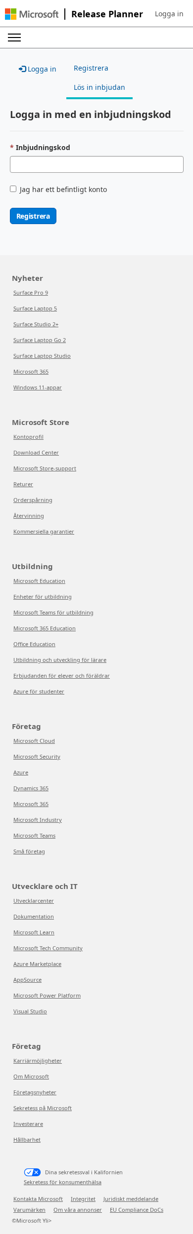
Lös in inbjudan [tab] (99, 87)
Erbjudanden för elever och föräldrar (61, 675)
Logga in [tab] (41, 69)
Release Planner (107, 14)
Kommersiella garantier (43, 531)
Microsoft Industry (37, 819)
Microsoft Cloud (34, 740)
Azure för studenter (38, 691)
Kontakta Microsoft (38, 1198)
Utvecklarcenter (33, 900)
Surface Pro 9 (30, 292)
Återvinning (28, 515)
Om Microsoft (31, 1076)
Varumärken (29, 1209)
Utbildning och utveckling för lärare (59, 659)
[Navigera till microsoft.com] (31, 14)
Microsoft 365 (30, 371)
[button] (169, 14)
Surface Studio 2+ (35, 324)
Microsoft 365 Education (44, 628)
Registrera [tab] (91, 68)
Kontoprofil (28, 436)
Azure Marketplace (37, 963)
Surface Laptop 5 (35, 308)
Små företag (29, 851)
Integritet (83, 1198)
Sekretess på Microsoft (42, 1108)
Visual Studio (30, 1011)
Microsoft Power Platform (47, 995)
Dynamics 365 (30, 788)
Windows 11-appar (37, 387)
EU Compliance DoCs (136, 1209)
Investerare (28, 1123)
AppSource (27, 979)
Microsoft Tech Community (48, 948)
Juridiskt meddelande (130, 1198)
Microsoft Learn (33, 932)
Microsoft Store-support (44, 468)
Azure (20, 772)
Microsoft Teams (34, 835)
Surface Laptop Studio (42, 355)
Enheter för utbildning (42, 596)
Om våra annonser (77, 1209)
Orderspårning (32, 499)
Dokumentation (33, 916)
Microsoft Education (39, 580)
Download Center (36, 452)
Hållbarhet (27, 1139)
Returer (23, 484)
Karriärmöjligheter (37, 1060)
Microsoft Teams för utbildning (53, 612)
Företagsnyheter (34, 1092)
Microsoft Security (36, 756)
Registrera (33, 216)
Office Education (34, 644)
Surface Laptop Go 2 (39, 340)
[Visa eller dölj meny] (14, 37)
